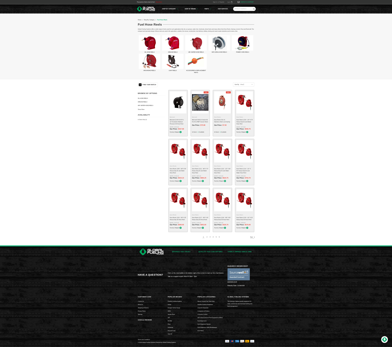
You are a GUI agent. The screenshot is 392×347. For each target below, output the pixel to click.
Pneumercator (172, 330)
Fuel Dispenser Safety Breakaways (207, 327)
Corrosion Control (202, 314)
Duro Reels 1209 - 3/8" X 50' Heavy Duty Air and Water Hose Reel (178, 171)
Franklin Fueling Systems (175, 301)
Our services (223, 9)
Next (251, 237)
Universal (170, 327)
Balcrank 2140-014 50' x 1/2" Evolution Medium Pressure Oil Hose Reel (177, 122)
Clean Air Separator (203, 308)
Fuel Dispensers (202, 321)
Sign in (215, 2)
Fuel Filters (201, 330)
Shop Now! (159, 2)
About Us (140, 304)
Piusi (169, 324)
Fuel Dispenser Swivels (204, 324)
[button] (384, 339)
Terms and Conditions (144, 339)
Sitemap (140, 314)
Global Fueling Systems (169, 342)
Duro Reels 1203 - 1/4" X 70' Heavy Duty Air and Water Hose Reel (244, 122)
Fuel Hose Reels (162, 20)
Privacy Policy (142, 311)
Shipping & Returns (143, 308)
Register (221, 2)
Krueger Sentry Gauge (174, 308)
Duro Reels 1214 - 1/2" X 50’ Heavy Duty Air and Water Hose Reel (243, 171)
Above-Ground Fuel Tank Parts (206, 301)
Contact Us (141, 301)
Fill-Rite (170, 321)
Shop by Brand (190, 9)
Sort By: (237, 84)
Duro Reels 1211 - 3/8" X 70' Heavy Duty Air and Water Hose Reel (200, 171)
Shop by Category (169, 9)
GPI (169, 317)
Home (139, 20)
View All (170, 334)
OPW (169, 311)
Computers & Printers (203, 311)
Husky (169, 304)
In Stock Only (142, 119)
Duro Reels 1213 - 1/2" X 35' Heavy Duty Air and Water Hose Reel (222, 171)
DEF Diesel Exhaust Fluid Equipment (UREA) (210, 317)
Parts (207, 9)
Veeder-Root (171, 314)
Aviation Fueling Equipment (205, 304)
